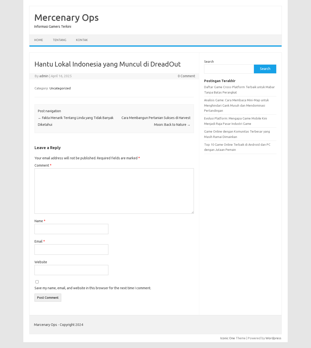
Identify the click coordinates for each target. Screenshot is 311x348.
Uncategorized (60, 88)
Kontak (82, 40)
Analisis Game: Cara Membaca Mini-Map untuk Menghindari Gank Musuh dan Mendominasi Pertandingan (236, 105)
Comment (43, 165)
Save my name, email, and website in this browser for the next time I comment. (93, 288)
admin (43, 76)
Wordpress (273, 338)
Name (40, 221)
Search (209, 61)
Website (41, 262)
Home (38, 40)
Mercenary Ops (66, 17)
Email (40, 241)
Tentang (59, 40)
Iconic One (227, 338)
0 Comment (186, 76)
